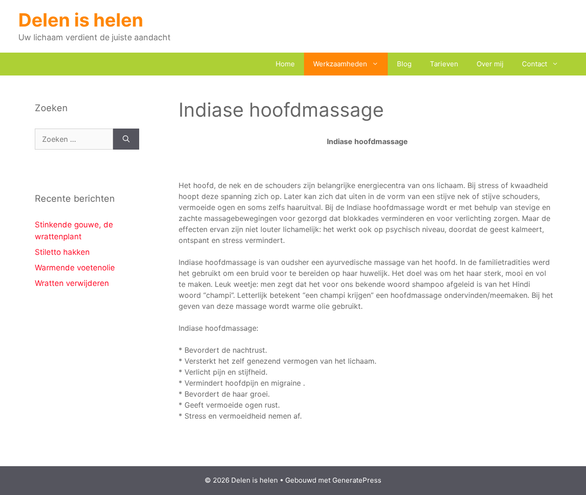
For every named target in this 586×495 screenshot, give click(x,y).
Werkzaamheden (340, 63)
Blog (404, 63)
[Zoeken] (126, 139)
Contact (534, 63)
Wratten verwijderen (72, 283)
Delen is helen (80, 20)
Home (285, 63)
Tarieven (444, 63)
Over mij (490, 63)
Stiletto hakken (62, 252)
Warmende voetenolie (75, 267)
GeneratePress (356, 480)
